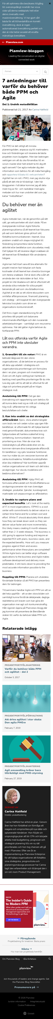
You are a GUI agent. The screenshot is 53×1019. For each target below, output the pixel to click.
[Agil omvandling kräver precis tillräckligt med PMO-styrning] (26, 749)
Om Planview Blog (11, 959)
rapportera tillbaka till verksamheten (25, 174)
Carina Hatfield (40, 109)
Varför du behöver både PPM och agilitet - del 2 (23, 668)
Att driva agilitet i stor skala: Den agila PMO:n (24, 719)
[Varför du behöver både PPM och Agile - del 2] (26, 648)
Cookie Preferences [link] (26, 1005)
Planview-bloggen (26, 50)
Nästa (26, 950)
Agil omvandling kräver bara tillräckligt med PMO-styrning (24, 770)
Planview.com (14, 42)
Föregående (26, 940)
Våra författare (29, 959)
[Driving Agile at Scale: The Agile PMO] (26, 698)
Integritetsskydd (37, 1001)
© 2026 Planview (26, 997)
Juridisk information (17, 1001)
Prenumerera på (26, 987)
